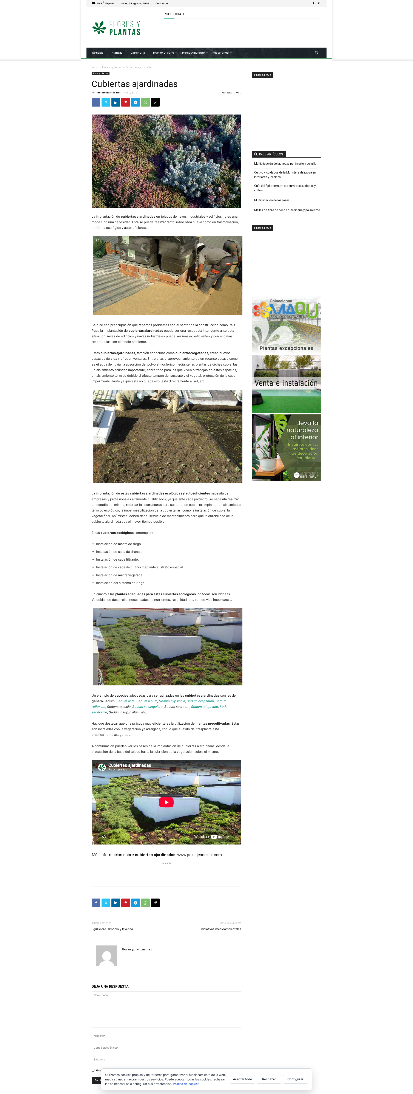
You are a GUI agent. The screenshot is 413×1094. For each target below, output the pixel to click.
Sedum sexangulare (147, 707)
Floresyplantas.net (108, 92)
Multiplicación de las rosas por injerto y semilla (285, 163)
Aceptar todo (242, 1079)
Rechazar (269, 1079)
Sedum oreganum (200, 701)
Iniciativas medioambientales (220, 929)
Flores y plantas (111, 67)
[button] (316, 53)
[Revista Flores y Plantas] (122, 27)
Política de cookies (186, 1084)
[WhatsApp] (145, 102)
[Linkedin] (115, 102)
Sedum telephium (204, 707)
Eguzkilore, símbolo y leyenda (112, 929)
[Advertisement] (242, 32)
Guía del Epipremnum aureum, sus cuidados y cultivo (285, 188)
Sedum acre (125, 701)
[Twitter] (318, 3)
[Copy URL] (155, 102)
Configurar (295, 1079)
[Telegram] (135, 102)
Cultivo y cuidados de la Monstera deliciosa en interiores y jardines (285, 175)
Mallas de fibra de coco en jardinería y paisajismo (287, 210)
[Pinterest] (125, 102)
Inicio (95, 67)
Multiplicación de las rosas (272, 200)
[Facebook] (313, 3)
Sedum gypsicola (172, 701)
